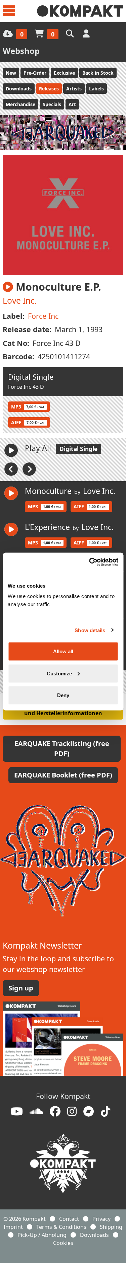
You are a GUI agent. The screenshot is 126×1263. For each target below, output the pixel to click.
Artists (74, 88)
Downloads (19, 88)
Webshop (21, 50)
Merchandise (20, 104)
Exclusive (64, 73)
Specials (52, 104)
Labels (96, 88)
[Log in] (87, 33)
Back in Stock (98, 73)
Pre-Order (35, 73)
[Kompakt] (80, 11)
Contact (69, 1218)
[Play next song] (29, 468)
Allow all (63, 651)
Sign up (20, 987)
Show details (90, 630)
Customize (59, 673)
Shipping (111, 1227)
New (11, 73)
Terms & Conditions (61, 1227)
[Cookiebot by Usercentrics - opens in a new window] (89, 562)
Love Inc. (20, 300)
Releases (49, 88)
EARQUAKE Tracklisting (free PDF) (61, 748)
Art (72, 104)
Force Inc (43, 316)
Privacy (101, 1218)
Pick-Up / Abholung (42, 1235)
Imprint (13, 1227)
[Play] (11, 450)
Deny (63, 695)
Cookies (63, 1243)
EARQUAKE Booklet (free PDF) (63, 774)
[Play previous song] (12, 468)
